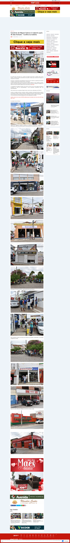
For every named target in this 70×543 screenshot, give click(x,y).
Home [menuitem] (11, 5)
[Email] (25, 505)
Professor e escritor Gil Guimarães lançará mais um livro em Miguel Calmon (38, 521)
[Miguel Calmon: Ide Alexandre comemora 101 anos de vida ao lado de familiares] (48, 106)
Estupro (48, 43)
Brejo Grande (49, 37)
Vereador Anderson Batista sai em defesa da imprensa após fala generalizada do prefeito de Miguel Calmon (27, 521)
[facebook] (52, 0)
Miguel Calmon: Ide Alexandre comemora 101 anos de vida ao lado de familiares (55, 106)
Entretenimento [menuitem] (38, 5)
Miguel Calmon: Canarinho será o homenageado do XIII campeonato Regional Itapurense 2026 (49, 149)
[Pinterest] (23, 505)
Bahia (56, 34)
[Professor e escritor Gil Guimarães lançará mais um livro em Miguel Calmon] (38, 516)
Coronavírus (55, 38)
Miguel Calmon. (49, 44)
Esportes (55, 41)
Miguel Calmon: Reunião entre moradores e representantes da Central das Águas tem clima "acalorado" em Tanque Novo (16, 521)
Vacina (51, 50)
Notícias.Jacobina (49, 47)
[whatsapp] (59, 0)
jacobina (48, 52)
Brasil (52, 35)
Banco (48, 35)
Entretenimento (49, 41)
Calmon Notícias (54, 37)
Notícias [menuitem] (24, 5)
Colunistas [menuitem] (17, 5)
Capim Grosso (49, 38)
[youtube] (55, 0)
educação (56, 50)
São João (53, 49)
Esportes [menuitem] (30, 5)
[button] (11, 3)
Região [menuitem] (46, 5)
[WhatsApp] (21, 505)
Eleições (52, 40)
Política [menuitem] (52, 5)
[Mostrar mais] (26, 505)
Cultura (48, 40)
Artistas (52, 34)
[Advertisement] (35, 23)
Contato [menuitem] (58, 5)
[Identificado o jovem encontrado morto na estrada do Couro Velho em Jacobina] (48, 117)
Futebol (52, 43)
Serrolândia (49, 49)
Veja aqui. (32, 84)
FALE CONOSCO (12, 0)
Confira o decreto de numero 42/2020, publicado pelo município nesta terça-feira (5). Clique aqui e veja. (27, 98)
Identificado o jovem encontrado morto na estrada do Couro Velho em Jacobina (55, 117)
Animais (48, 34)
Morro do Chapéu (55, 44)
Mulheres (48, 46)
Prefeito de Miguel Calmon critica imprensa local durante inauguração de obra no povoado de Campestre (52, 101)
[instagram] (58, 0)
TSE (48, 50)
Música (52, 46)
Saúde (54, 47)
